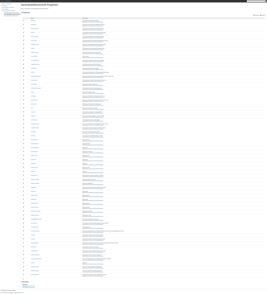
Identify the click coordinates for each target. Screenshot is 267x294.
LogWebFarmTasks (35, 127)
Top (23, 279)
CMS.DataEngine (5, 9)
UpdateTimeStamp (35, 266)
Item (32, 108)
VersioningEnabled (35, 274)
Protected (257, 15)
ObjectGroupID (34, 155)
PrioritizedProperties (35, 231)
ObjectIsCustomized (35, 179)
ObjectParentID (34, 195)
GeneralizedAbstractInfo (28, 8)
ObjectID (33, 171)
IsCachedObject (34, 80)
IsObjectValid (33, 104)
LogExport (33, 115)
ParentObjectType (34, 227)
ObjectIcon (33, 163)
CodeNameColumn (35, 52)
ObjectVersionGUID (35, 215)
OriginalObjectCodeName (36, 219)
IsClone (32, 92)
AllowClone (33, 20)
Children (32, 48)
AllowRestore (33, 24)
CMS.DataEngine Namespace (28, 287)
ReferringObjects (34, 243)
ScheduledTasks (34, 250)
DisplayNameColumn (35, 64)
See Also (25, 282)
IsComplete (33, 96)
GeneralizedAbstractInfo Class (9, 10)
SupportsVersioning (35, 254)
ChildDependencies (35, 44)
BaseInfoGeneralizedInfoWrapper (96, 21)
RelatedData (33, 246)
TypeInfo (33, 262)
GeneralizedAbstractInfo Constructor (11, 12)
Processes (33, 235)
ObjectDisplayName (35, 147)
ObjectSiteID (33, 199)
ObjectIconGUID (34, 167)
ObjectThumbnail (34, 207)
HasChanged (33, 68)
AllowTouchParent (34, 28)
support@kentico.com (18, 292)
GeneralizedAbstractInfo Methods (11, 15)
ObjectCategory (34, 139)
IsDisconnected (34, 100)
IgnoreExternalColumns (36, 76)
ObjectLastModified (35, 183)
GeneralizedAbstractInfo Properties (12, 14)
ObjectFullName (34, 151)
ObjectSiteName (34, 203)
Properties (26, 12)
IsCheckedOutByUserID (36, 88)
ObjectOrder (33, 187)
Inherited (263, 15)
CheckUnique (34, 40)
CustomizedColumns (35, 60)
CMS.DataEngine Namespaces (8, 7)
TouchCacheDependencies (36, 258)
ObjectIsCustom (34, 175)
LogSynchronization (35, 123)
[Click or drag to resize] (20, 9)
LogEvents (33, 112)
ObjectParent (33, 191)
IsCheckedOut (34, 84)
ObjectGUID (33, 159)
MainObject (33, 131)
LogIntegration (34, 119)
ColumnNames (34, 56)
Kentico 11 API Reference (7, 3)
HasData (32, 72)
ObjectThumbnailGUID (35, 211)
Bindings (33, 32)
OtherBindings (34, 223)
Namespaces (4, 5)
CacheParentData (34, 36)
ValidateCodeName (35, 270)
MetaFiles (33, 135)
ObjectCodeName (34, 143)
